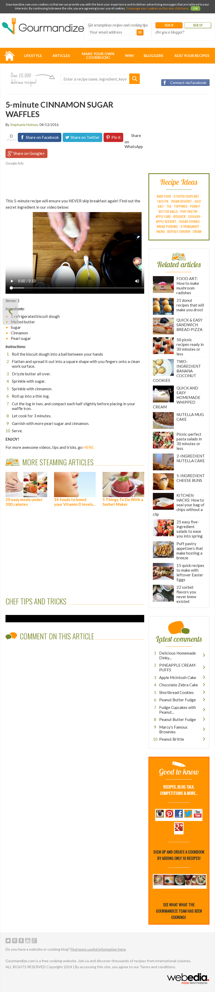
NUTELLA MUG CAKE (190, 417)
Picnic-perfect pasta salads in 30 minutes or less (189, 441)
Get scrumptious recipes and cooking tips (118, 25)
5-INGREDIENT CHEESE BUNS (190, 478)
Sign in (169, 25)
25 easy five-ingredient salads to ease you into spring (189, 528)
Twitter (8, 940)
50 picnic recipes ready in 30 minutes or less (190, 346)
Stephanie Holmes (24, 125)
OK (195, 8)
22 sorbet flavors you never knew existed (186, 594)
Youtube (27, 940)
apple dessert (166, 221)
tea (168, 206)
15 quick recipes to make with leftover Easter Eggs (190, 572)
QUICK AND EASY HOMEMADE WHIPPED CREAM (176, 397)
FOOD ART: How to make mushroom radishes (187, 285)
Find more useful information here (98, 949)
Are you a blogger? (169, 32)
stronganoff (189, 226)
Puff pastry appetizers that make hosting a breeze (189, 550)
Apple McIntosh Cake (177, 677)
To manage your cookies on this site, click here (157, 8)
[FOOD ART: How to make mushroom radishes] (10, 311)
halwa (160, 231)
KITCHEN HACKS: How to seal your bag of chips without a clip (179, 505)
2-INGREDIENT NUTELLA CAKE (190, 458)
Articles (61, 55)
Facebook (21, 940)
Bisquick (179, 216)
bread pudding (167, 226)
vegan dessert (181, 201)
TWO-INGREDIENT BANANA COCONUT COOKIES (177, 371)
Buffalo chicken (178, 231)
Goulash (194, 216)
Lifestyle (33, 55)
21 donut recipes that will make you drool (190, 305)
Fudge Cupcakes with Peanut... (177, 709)
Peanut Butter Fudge (177, 699)
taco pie (163, 201)
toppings (180, 206)
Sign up (197, 25)
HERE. (88, 447)
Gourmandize (43, 29)
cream (197, 231)
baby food (164, 196)
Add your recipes (191, 55)
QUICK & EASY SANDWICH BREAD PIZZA (189, 325)
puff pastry (188, 211)
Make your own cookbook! (98, 55)
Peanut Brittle (171, 739)
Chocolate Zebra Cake (178, 684)
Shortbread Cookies (176, 692)
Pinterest (14, 940)
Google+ (34, 940)
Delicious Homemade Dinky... (177, 655)
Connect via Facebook (188, 82)
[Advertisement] (84, 180)
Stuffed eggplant (186, 196)
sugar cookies (189, 221)
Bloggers (153, 55)
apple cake (163, 216)
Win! (129, 55)
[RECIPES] (9, 56)
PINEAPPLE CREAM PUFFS (177, 667)
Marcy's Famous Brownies (173, 729)
